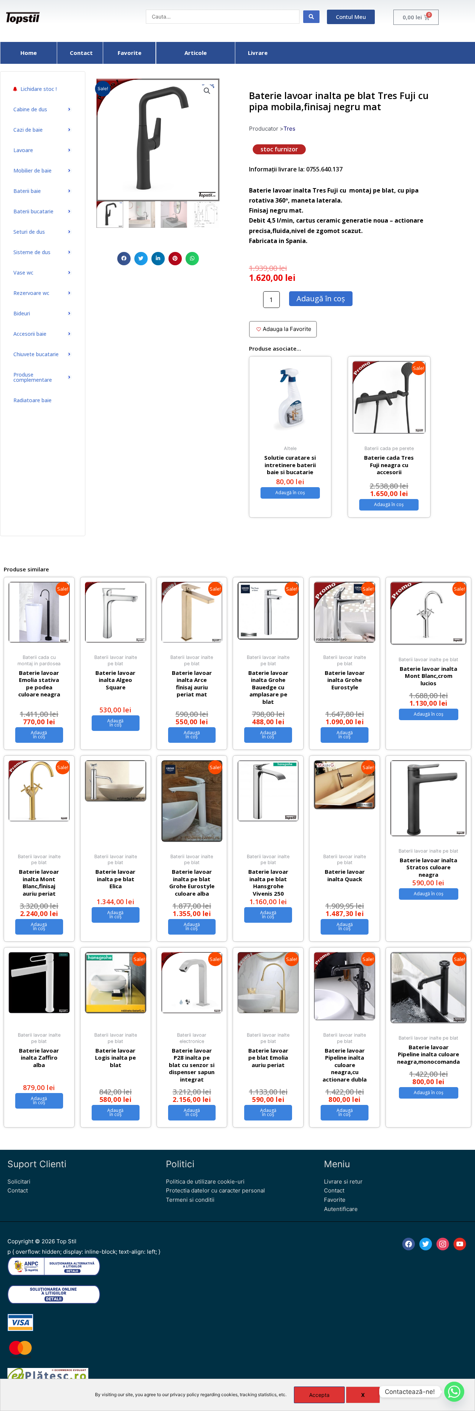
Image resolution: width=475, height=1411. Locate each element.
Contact (17, 1190)
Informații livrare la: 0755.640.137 (296, 169)
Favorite (334, 1199)
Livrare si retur (343, 1181)
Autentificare (341, 1209)
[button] (124, 258)
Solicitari (18, 1181)
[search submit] (311, 16)
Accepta (319, 1395)
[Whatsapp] (454, 1392)
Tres (289, 128)
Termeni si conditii (190, 1199)
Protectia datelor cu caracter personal (215, 1190)
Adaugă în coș (321, 298)
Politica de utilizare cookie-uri (205, 1181)
